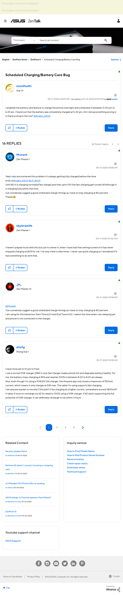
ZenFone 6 (35, 59)
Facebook (38, 560)
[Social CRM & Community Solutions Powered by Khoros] (113, 588)
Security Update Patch (16, 451)
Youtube (56, 560)
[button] (9, 128)
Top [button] (8, 587)
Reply (111, 127)
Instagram (47, 560)
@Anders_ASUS (42, 116)
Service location (75, 459)
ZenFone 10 (12, 455)
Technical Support (76, 471)
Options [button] (115, 59)
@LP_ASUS (34, 180)
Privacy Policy (33, 576)
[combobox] (74, 40)
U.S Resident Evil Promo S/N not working (25, 483)
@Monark (10, 306)
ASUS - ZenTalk (26, 21)
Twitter (64, 560)
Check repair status (77, 463)
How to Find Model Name (80, 451)
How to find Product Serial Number (86, 455)
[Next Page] (82, 427)
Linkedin (73, 560)
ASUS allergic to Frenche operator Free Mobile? (28, 497)
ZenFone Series (19, 59)
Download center (76, 467)
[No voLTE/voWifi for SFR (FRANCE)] (118, 144)
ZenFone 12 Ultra (14, 502)
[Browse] (7, 21)
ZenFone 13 (10, 511)
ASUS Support (13, 540)
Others (10, 488)
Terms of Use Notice (12, 576)
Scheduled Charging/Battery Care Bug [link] (62, 59)
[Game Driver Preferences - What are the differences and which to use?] (113, 144)
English (5, 59)
